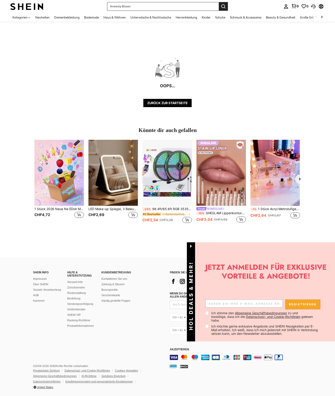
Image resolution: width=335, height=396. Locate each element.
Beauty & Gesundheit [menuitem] (280, 17)
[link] (295, 6)
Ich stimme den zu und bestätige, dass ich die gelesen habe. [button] (262, 316)
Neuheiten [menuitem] (42, 17)
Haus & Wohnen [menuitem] (114, 17)
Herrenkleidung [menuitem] (186, 17)
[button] (313, 6)
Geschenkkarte (110, 295)
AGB (36, 295)
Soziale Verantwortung (47, 289)
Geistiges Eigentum (113, 376)
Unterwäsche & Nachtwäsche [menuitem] (150, 17)
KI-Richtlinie (89, 376)
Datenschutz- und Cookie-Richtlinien (87, 370)
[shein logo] (26, 6)
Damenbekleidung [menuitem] (67, 17)
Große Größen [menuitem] (309, 17)
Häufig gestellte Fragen (115, 300)
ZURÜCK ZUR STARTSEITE (167, 103)
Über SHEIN (40, 284)
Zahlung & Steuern (113, 284)
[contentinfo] (238, 357)
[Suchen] (223, 6)
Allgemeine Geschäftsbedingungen (55, 376)
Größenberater (76, 309)
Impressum (40, 278)
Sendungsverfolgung (80, 304)
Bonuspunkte (109, 289)
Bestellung (73, 298)
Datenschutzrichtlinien (47, 381)
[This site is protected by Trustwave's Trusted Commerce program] (173, 366)
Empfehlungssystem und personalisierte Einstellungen (99, 381)
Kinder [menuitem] (206, 17)
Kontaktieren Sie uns (114, 278)
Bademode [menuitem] (91, 17)
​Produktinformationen (80, 325)
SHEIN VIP (74, 315)
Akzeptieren (179, 349)
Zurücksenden (76, 287)
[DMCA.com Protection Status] (184, 366)
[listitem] (59, 184)
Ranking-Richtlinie (78, 320)
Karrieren (39, 300)
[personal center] (286, 6)
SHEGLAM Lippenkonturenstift (221, 213)
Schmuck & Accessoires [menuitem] (245, 17)
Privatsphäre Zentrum (46, 370)
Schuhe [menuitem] (220, 17)
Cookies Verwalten (126, 370)
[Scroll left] (316, 17)
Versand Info (75, 282)
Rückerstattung (76, 293)
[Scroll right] (321, 17)
